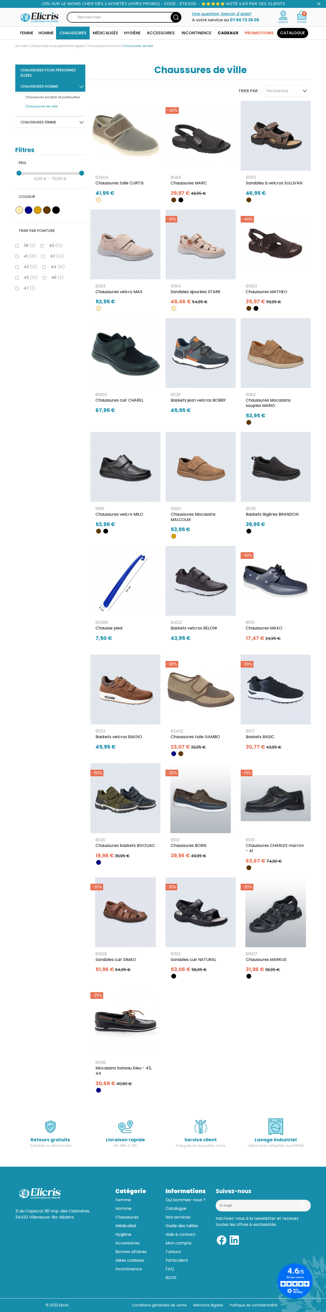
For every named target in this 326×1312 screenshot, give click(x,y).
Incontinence (128, 1269)
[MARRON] (173, 199)
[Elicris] (39, 17)
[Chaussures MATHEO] (276, 259)
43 (30, 267)
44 (58, 267)
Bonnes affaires (130, 1252)
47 (29, 288)
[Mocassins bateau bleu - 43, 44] (125, 1038)
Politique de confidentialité (254, 1305)
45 (31, 277)
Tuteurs (173, 1252)
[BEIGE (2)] (19, 210)
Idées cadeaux (129, 1260)
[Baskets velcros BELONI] (201, 595)
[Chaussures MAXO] (276, 595)
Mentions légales (208, 1305)
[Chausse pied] (125, 595)
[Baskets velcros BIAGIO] (125, 704)
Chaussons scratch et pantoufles (52, 97)
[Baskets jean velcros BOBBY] (201, 367)
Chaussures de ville (41, 106)
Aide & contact (181, 1234)
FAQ (170, 1269)
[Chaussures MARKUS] (276, 926)
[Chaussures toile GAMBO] (201, 704)
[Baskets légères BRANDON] (276, 481)
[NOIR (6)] (56, 210)
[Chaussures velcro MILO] (125, 481)
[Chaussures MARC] (201, 150)
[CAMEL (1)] (38, 210)
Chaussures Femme (38, 122)
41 (30, 256)
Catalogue (176, 1208)
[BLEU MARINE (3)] (28, 210)
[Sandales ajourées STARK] (201, 259)
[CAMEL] (173, 536)
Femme (123, 1200)
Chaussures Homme (39, 86)
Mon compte (179, 1243)
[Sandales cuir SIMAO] (125, 926)
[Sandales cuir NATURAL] (201, 926)
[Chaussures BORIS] (201, 812)
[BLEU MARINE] (173, 753)
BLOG (171, 1278)
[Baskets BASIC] (276, 704)
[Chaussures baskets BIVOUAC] (125, 812)
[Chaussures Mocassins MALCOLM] (201, 484)
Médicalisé (125, 1226)
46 (57, 277)
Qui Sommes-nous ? (186, 1200)
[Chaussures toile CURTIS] (125, 150)
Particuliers (177, 1260)
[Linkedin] (234, 1239)
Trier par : (249, 91)
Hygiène (123, 1234)
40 (56, 245)
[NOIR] (180, 199)
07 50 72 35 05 (244, 20)
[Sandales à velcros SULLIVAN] (276, 150)
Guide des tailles (182, 1226)
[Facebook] (221, 1239)
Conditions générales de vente (159, 1305)
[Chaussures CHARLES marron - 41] (276, 815)
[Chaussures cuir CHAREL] (125, 367)
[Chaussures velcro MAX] (125, 259)
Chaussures (127, 1217)
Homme (123, 1208)
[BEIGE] (98, 199)
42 (57, 256)
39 (29, 245)
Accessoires (127, 1243)
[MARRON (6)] (47, 210)
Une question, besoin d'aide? (222, 14)
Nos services (178, 1217)
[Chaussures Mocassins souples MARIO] (276, 370)
